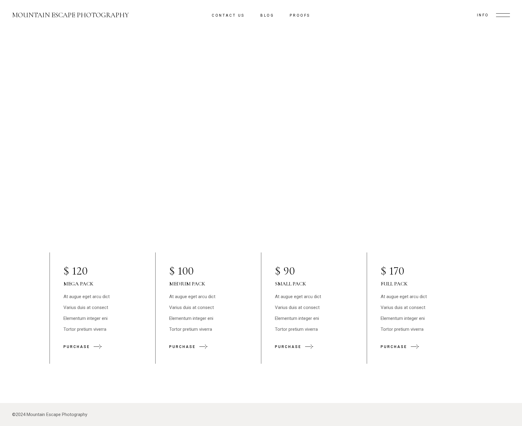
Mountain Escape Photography (70, 15)
